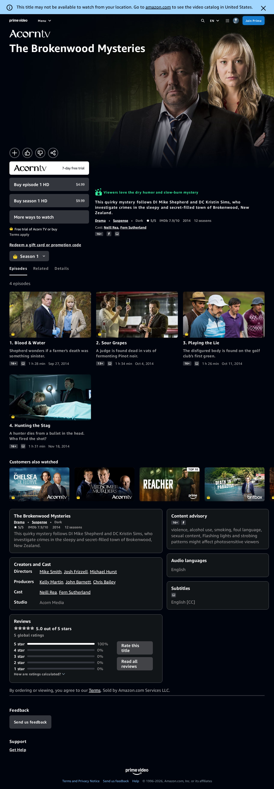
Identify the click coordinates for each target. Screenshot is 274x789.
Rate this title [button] (130, 648)
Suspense (120, 220)
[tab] (18, 268)
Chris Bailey (104, 581)
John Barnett (78, 581)
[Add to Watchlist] (14, 153)
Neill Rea (111, 227)
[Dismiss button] (263, 8)
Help (135, 781)
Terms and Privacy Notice (81, 781)
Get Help (17, 749)
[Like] (27, 153)
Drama (100, 220)
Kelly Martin (51, 581)
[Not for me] (40, 153)
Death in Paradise (235, 484)
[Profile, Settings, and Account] (236, 21)
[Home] (18, 20)
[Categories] (227, 21)
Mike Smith (51, 571)
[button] (39, 674)
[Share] (53, 153)
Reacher (170, 484)
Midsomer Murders (104, 484)
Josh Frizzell (76, 571)
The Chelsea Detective (39, 484)
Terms (95, 690)
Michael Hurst (103, 571)
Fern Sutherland (133, 227)
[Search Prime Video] (203, 21)
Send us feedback (116, 781)
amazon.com (158, 6)
